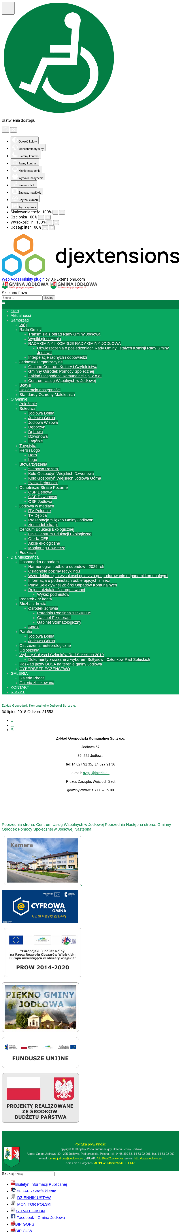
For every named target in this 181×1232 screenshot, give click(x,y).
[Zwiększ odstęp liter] (52, 227)
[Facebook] (12, 720)
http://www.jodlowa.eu (148, 1158)
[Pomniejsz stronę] (55, 212)
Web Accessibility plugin (23, 279)
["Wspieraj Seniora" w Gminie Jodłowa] (40, 1121)
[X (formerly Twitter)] (12, 729)
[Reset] (5, 130)
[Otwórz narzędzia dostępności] (8, 8)
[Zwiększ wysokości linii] (56, 222)
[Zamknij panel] (13, 130)
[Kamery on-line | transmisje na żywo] (43, 884)
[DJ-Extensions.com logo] (90, 274)
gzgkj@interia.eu (96, 773)
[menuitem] (15, 311)
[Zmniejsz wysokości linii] (49, 222)
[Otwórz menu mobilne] (3, 302)
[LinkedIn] (12, 725)
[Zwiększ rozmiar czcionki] (48, 217)
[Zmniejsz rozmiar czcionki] (41, 217)
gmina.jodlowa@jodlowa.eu (66, 1158)
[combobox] (22, 297)
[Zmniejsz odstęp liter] (45, 227)
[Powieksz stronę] (62, 212)
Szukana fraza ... (17, 293)
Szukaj (48, 297)
